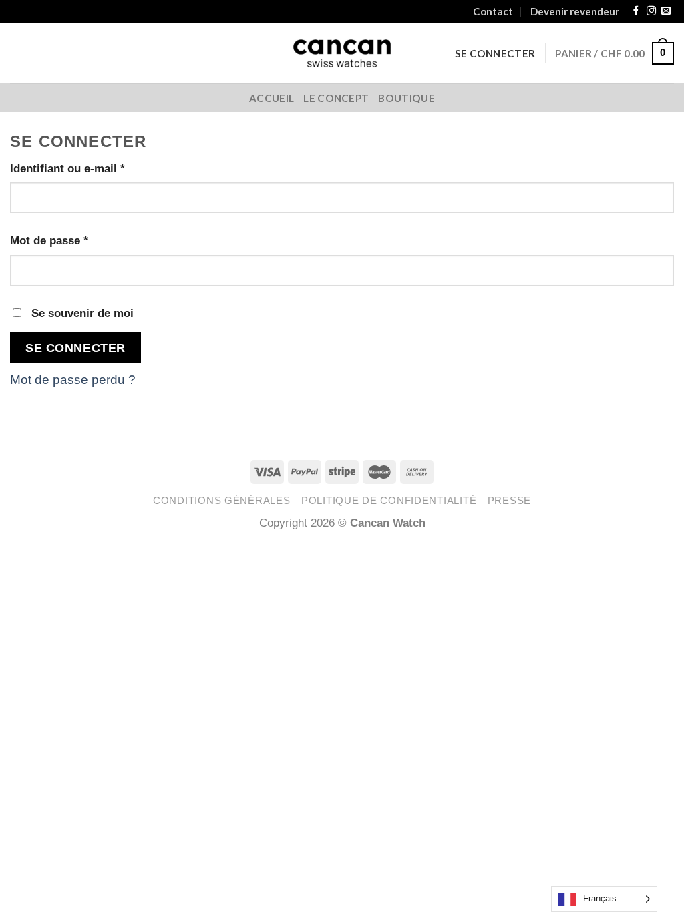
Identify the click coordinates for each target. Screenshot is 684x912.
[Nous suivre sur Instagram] (651, 11)
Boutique (406, 98)
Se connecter (75, 347)
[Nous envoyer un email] (666, 11)
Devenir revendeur (574, 11)
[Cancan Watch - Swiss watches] (342, 53)
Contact (493, 11)
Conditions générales (222, 500)
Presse (509, 500)
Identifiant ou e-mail (67, 168)
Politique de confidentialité (388, 500)
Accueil (271, 98)
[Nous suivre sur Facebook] (636, 11)
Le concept (336, 98)
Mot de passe (49, 240)
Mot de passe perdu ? (73, 380)
